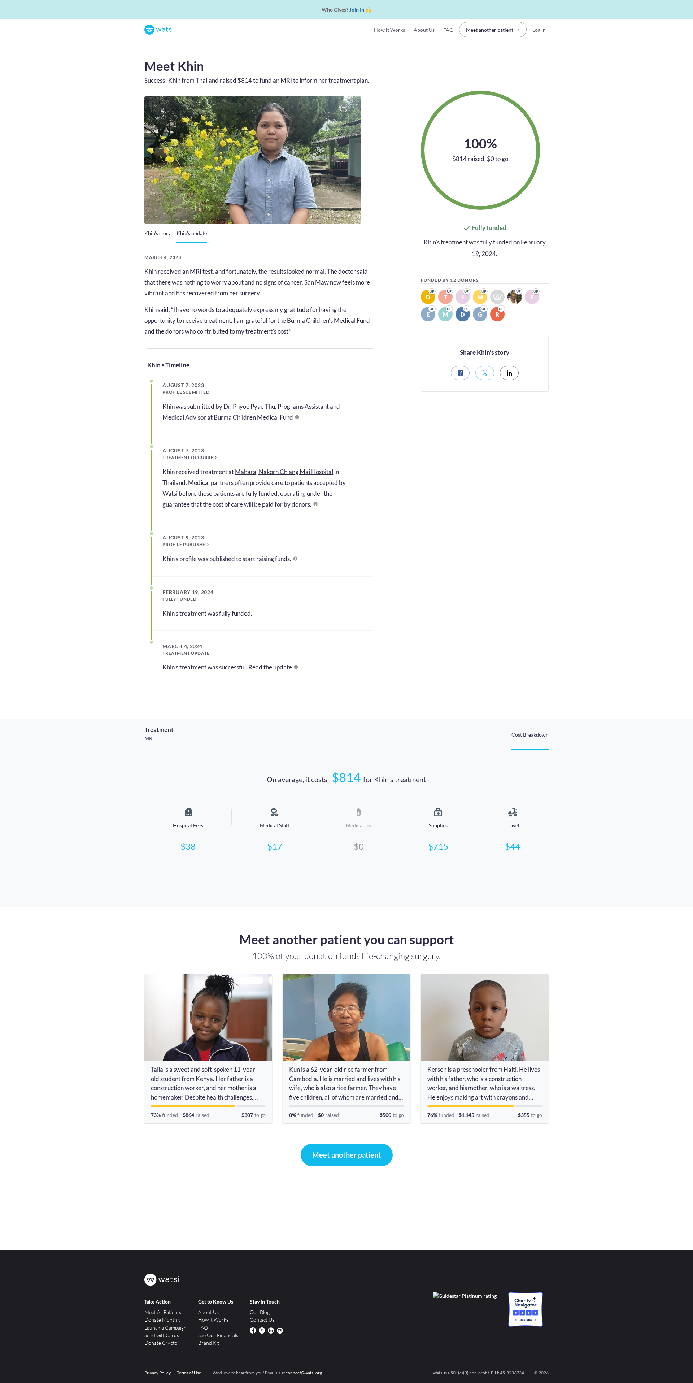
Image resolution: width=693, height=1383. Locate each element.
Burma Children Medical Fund (253, 417)
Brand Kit (208, 1343)
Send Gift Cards (161, 1335)
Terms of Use (189, 1372)
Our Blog (260, 1312)
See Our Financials (218, 1335)
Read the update (270, 667)
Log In (539, 30)
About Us (424, 30)
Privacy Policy (157, 1372)
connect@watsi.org (304, 1372)
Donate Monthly (162, 1320)
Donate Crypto (161, 1343)
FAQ (448, 30)
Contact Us (262, 1320)
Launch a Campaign (165, 1328)
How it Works (389, 30)
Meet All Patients (162, 1312)
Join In (356, 9)
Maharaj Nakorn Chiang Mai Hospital (284, 472)
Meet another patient (489, 30)
